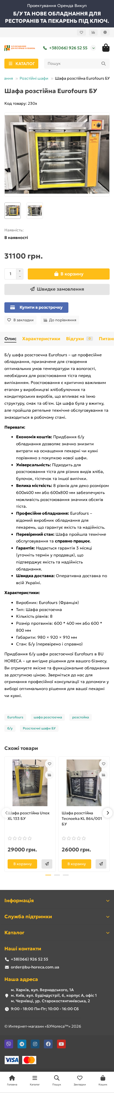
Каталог (14, 933)
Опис (10, 338)
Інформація (19, 901)
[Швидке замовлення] (47, 864)
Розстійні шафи (34, 78)
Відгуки (78, 338)
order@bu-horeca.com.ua (35, 967)
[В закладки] (49, 763)
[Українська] (105, 32)
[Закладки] (81, 32)
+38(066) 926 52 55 (68, 47)
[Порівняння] (93, 32)
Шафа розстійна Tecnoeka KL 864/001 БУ (82, 819)
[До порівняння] (49, 775)
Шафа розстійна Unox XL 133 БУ (28, 816)
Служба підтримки (28, 917)
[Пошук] (103, 63)
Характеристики (41, 338)
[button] (6, 813)
